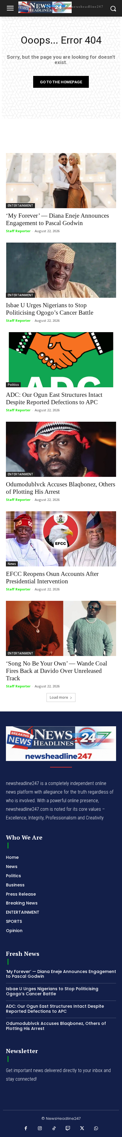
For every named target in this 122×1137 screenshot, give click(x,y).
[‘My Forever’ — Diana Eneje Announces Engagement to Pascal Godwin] (61, 180)
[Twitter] (82, 1128)
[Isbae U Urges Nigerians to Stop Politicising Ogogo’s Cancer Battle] (61, 270)
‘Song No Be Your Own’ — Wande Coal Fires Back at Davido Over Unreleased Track (56, 671)
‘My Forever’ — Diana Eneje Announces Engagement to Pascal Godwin (57, 219)
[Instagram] (40, 1128)
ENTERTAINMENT (20, 205)
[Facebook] (26, 1128)
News (12, 564)
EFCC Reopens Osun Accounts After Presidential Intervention (52, 577)
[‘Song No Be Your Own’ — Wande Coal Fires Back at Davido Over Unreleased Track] (61, 628)
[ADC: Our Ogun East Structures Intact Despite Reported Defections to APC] (61, 359)
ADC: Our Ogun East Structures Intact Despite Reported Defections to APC (54, 398)
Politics (13, 385)
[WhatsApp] (96, 1128)
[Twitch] (68, 1128)
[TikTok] (54, 1128)
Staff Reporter (18, 231)
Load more (59, 697)
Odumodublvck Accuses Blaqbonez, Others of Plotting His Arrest (56, 1025)
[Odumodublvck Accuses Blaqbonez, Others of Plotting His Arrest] (61, 449)
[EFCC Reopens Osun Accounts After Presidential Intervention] (61, 538)
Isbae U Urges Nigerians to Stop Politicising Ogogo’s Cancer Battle (49, 309)
